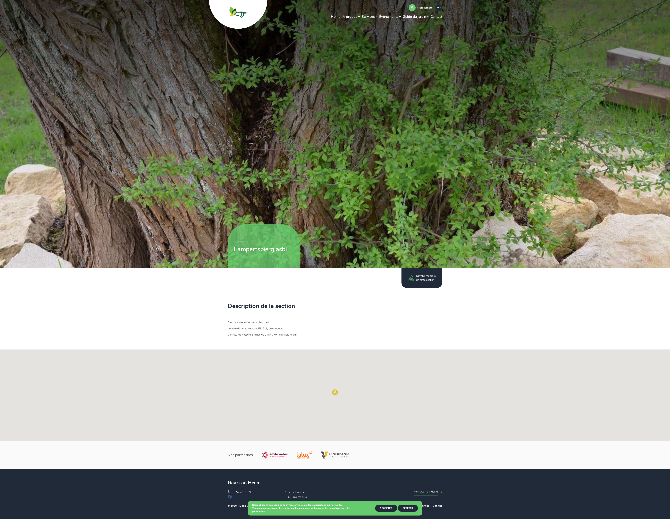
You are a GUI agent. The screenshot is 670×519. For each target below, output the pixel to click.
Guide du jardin (414, 16)
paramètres (258, 511)
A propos (350, 16)
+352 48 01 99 (242, 492)
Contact (436, 16)
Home (335, 16)
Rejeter (408, 508)
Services (368, 16)
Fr (438, 7)
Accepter (386, 508)
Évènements (388, 16)
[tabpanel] (335, 134)
